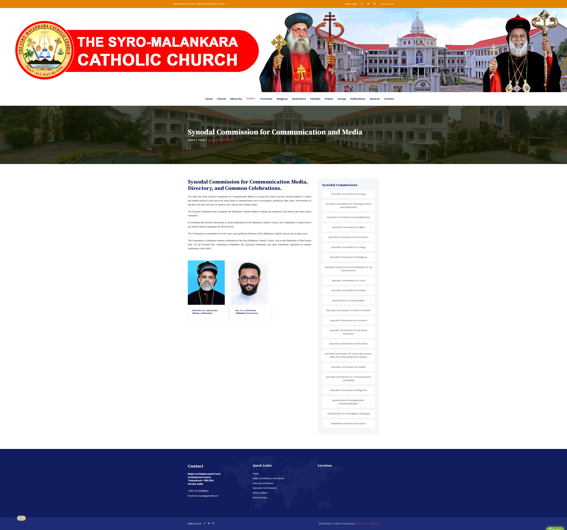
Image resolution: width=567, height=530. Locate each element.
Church (221, 99)
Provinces (266, 99)
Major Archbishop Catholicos (268, 478)
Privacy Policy (260, 497)
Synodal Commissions (265, 487)
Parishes (315, 99)
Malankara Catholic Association (348, 423)
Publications (357, 99)
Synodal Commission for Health (348, 367)
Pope (256, 473)
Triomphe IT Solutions (367, 523)
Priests (329, 99)
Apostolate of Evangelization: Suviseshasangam (348, 402)
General (374, 99)
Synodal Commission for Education (348, 343)
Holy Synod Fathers (263, 483)
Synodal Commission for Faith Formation (348, 310)
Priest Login (351, 4)
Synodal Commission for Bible (348, 227)
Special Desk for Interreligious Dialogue (348, 413)
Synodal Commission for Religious (348, 257)
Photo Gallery (260, 492)
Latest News (387, 4)
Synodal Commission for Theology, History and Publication (348, 205)
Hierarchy (236, 99)
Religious (282, 99)
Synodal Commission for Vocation (348, 320)
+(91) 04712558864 (198, 490)
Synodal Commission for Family (348, 290)
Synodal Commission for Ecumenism (348, 237)
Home (208, 99)
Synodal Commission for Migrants (348, 390)
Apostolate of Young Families (348, 300)
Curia (249, 98)
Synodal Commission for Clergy (348, 247)
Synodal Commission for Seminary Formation (348, 332)
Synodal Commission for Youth (348, 280)
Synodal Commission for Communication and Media (348, 378)
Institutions (299, 99)
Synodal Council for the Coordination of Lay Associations (348, 269)
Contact (389, 99)
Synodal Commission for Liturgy (348, 193)
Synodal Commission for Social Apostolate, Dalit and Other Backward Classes (348, 355)
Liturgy (342, 99)
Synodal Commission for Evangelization (348, 217)
